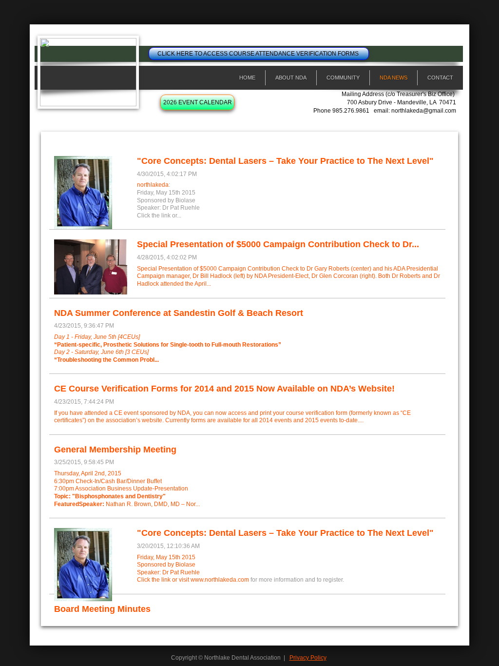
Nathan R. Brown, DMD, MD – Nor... (127, 504)
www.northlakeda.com (220, 579)
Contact (440, 77)
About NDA (291, 77)
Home (247, 77)
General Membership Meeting (115, 449)
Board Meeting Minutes (102, 609)
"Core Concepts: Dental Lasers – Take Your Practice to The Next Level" (285, 161)
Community (343, 77)
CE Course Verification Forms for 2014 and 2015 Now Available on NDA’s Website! (224, 388)
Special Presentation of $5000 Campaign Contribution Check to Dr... (278, 244)
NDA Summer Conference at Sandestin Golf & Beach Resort (178, 313)
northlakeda (153, 184)
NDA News (393, 77)
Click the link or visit (164, 579)
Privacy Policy (307, 657)
